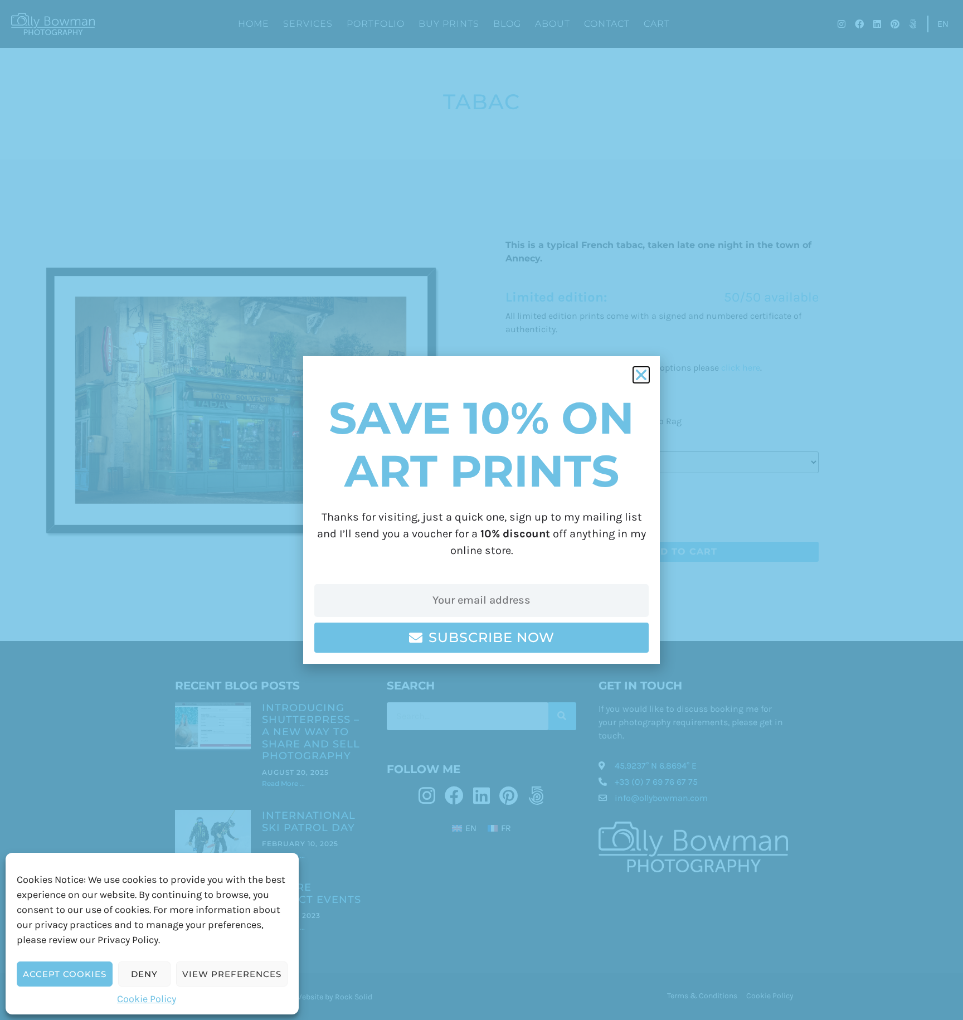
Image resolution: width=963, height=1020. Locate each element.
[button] (641, 374)
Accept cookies (64, 974)
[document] (481, 510)
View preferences (231, 974)
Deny (144, 974)
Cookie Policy (146, 999)
